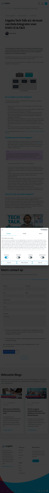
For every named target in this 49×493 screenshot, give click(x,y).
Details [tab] (24, 233)
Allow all (40, 262)
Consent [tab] (8, 233)
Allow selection (24, 262)
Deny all (9, 262)
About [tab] (40, 233)
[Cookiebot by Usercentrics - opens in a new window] (42, 230)
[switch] (18, 257)
